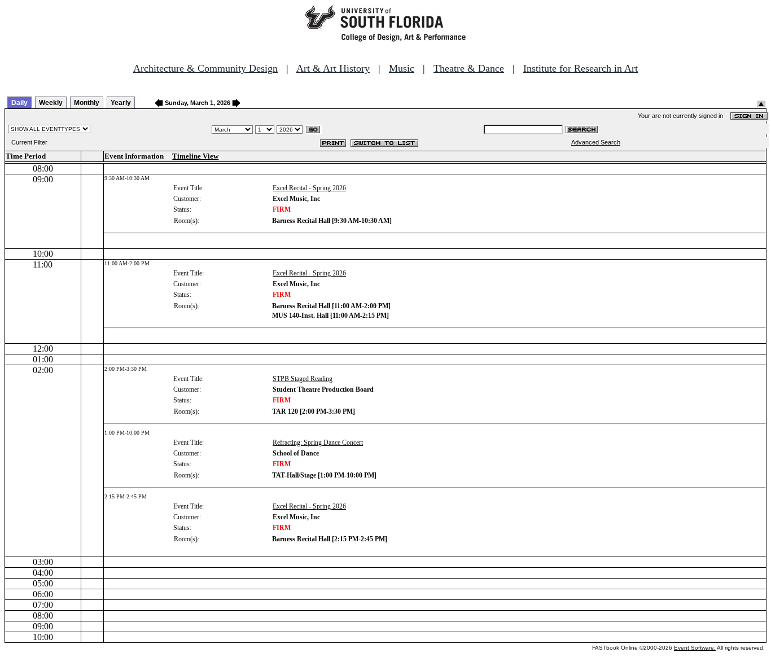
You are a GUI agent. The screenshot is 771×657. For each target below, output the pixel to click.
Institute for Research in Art (580, 68)
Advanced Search (595, 142)
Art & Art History (333, 68)
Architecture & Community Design (205, 68)
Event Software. (695, 648)
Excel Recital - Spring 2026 (309, 188)
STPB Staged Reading (302, 379)
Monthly (86, 103)
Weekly (51, 103)
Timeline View (195, 156)
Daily (19, 103)
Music (401, 68)
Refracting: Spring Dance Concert (318, 442)
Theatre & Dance (468, 68)
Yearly (121, 103)
